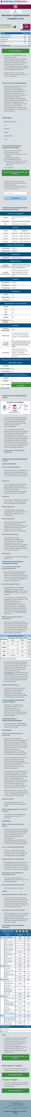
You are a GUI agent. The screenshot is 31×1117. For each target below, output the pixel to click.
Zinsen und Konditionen (6, 35)
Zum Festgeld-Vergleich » (15, 1074)
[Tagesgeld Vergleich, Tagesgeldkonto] (15, 2)
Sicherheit (6, 128)
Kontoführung (3, 41)
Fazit (5, 139)
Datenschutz (16, 1111)
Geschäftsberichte (9, 672)
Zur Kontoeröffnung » (15, 50)
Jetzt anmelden (15, 198)
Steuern (6, 132)
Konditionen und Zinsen (10, 121)
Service (2, 43)
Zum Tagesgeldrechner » (15, 1090)
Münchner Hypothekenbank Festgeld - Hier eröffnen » (15, 172)
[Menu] (15, 6)
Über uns (23, 1111)
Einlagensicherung (4, 37)
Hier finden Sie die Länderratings (8, 658)
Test (5, 125)
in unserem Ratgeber (20, 611)
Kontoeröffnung (4, 39)
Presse (15, 1113)
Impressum (7, 1111)
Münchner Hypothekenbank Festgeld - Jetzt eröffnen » (21, 384)
